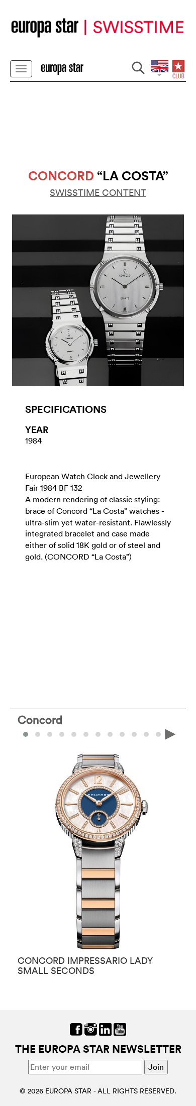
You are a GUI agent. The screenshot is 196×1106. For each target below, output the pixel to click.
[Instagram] (90, 1028)
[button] (38, 734)
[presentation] (25, 733)
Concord (40, 719)
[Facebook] (76, 1028)
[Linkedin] (105, 1028)
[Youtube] (120, 1028)
